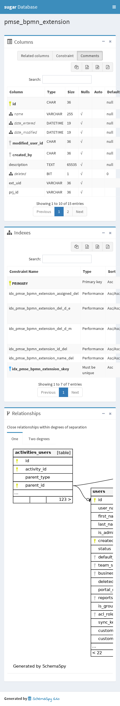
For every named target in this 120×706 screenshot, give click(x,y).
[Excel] (87, 67)
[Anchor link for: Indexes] (34, 233)
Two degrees (39, 438)
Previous (44, 211)
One (14, 438)
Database (20, 7)
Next (79, 211)
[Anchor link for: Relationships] (44, 413)
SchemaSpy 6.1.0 (45, 699)
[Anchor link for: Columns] (36, 42)
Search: (35, 79)
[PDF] (107, 67)
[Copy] (76, 67)
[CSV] (97, 67)
